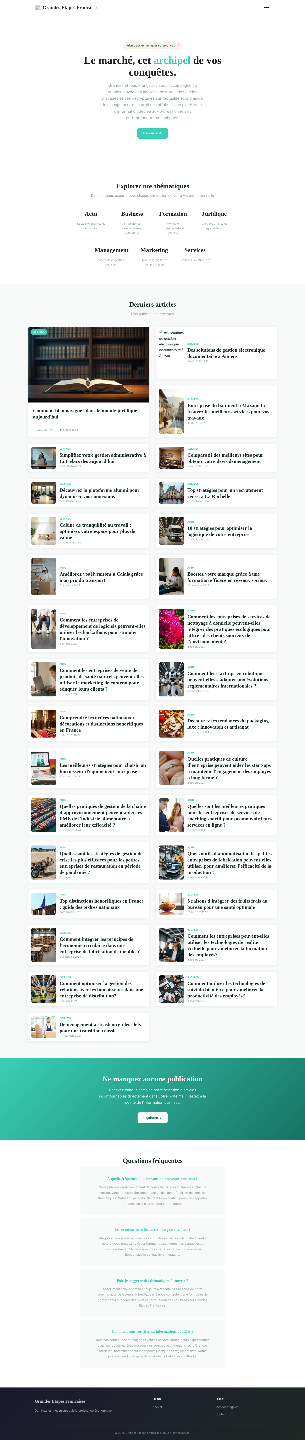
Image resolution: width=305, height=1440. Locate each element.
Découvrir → (152, 133)
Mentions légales (227, 1407)
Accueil (157, 1407)
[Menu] (266, 7)
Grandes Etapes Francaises (66, 7)
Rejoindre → (152, 1118)
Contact (221, 1414)
